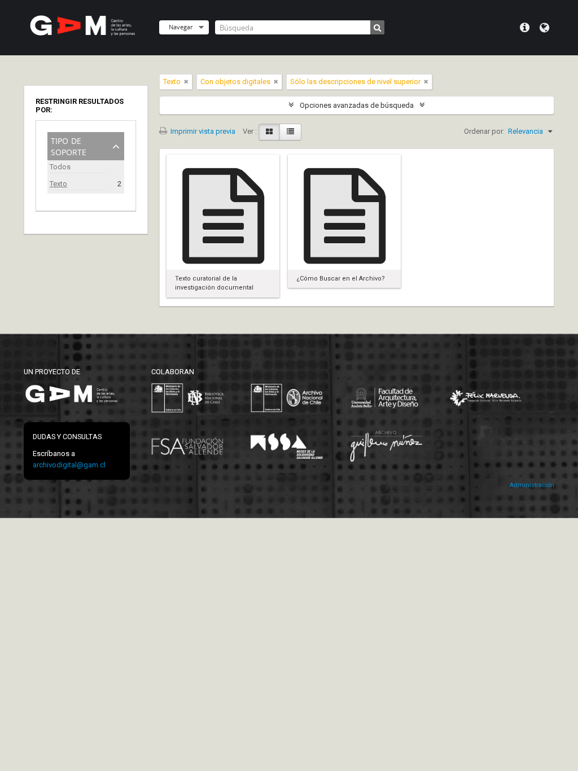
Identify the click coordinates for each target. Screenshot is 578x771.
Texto (58, 183)
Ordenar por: (484, 131)
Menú (525, 28)
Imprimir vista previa (202, 131)
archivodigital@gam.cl (69, 465)
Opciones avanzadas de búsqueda (357, 105)
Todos (60, 167)
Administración (531, 485)
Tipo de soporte (68, 145)
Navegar (180, 27)
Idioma (544, 28)
